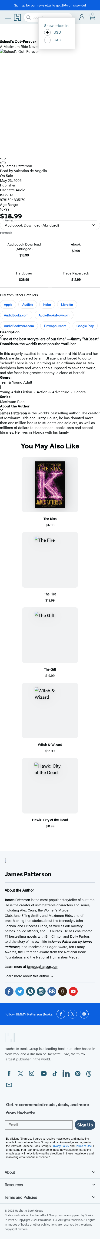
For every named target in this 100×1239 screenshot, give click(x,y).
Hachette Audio (12, 189)
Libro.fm (67, 304)
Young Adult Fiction (16, 391)
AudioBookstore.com (19, 325)
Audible (27, 304)
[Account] (82, 17)
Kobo (47, 304)
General (80, 391)
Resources (14, 1184)
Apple (8, 304)
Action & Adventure (53, 391)
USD (57, 32)
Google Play (85, 325)
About (10, 1172)
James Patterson (18, 165)
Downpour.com (55, 325)
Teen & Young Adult (16, 382)
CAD (57, 39)
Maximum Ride (12, 401)
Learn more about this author (27, 975)
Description (10, 332)
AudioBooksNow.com (54, 315)
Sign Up (85, 1125)
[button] (50, 161)
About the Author (15, 406)
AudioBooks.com (16, 315)
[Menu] (8, 17)
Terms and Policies (21, 1197)
